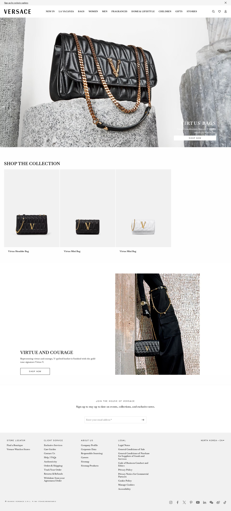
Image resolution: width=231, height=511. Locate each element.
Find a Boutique (15, 445)
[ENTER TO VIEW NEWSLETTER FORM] (143, 420)
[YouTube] (198, 502)
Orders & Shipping (53, 465)
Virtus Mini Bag (72, 251)
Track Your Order (53, 469)
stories (192, 11)
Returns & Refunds (53, 473)
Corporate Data (88, 449)
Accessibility (124, 489)
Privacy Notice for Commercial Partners (133, 475)
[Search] (213, 11)
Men (104, 11)
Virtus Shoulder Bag (19, 251)
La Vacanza (66, 11)
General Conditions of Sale (131, 449)
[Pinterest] (191, 502)
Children (165, 11)
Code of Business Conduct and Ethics (133, 464)
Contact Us (49, 453)
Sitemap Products (89, 465)
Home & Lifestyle (143, 11)
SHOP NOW (195, 138)
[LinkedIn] (205, 502)
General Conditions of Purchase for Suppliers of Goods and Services (134, 456)
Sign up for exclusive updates (16, 3)
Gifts (179, 11)
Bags (81, 11)
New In (50, 11)
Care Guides (50, 449)
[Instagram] (171, 502)
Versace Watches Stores (18, 449)
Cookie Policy (125, 480)
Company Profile (89, 445)
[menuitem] (50, 11)
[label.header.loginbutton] (225, 11)
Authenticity (50, 461)
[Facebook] (178, 502)
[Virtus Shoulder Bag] (32, 208)
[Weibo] (218, 502)
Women (93, 11)
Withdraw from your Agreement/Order (54, 479)
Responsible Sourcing (91, 453)
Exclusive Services (53, 445)
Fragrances (119, 11)
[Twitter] (184, 502)
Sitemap (85, 461)
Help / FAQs (50, 457)
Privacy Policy (125, 469)
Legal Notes (124, 445)
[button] (22, 465)
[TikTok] (225, 502)
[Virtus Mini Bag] (87, 208)
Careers (84, 457)
